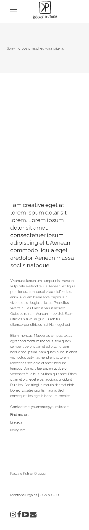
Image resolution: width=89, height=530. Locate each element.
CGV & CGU (49, 495)
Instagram (17, 430)
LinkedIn (16, 422)
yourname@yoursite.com (50, 407)
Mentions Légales (23, 495)
